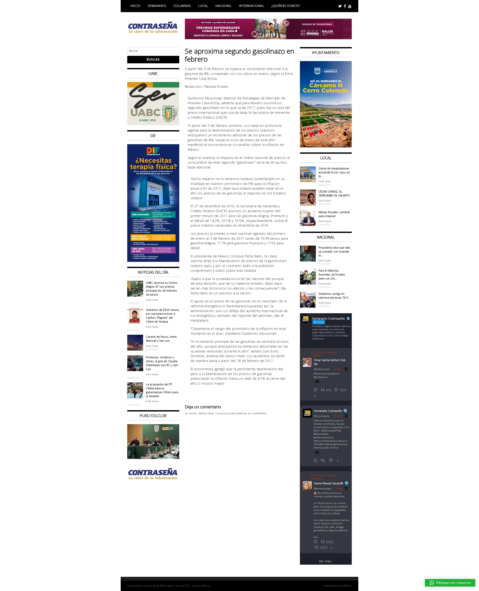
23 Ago (337, 369)
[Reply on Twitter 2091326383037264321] (316, 390)
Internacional (251, 6)
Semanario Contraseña (328, 411)
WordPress (345, 585)
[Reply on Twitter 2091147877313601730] (316, 542)
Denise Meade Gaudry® (328, 483)
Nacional (223, 6)
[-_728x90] (268, 38)
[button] (450, 583)
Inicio (135, 6)
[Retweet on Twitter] (312, 352)
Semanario (157, 6)
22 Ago (337, 416)
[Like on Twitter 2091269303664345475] (332, 461)
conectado (222, 413)
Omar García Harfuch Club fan (330, 362)
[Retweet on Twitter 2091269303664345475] (324, 461)
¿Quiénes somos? (285, 6)
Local (203, 6)
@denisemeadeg (322, 488)
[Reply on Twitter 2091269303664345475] (316, 461)
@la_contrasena (321, 416)
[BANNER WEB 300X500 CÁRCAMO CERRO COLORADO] (326, 146)
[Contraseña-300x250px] (153, 124)
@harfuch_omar (321, 369)
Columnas (182, 6)
